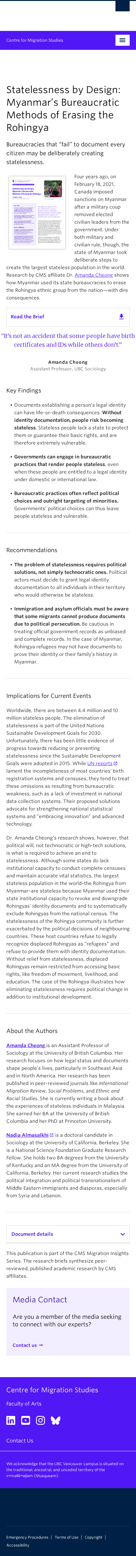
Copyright (93, 1537)
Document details (32, 1234)
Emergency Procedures (27, 1537)
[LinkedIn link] (13, 1422)
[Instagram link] (43, 1422)
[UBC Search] (122, 8)
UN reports (100, 763)
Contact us (25, 1345)
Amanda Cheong (94, 275)
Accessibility (17, 1545)
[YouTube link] (28, 1422)
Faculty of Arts (23, 1404)
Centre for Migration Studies (34, 40)
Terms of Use (66, 1537)
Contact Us (19, 1441)
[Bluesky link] (58, 1422)
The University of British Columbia (49, 13)
